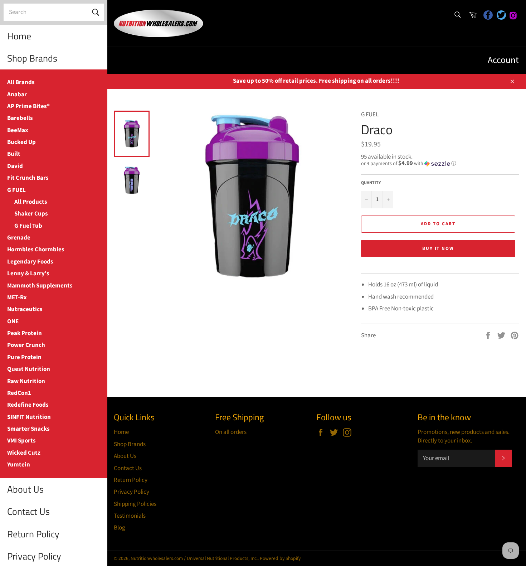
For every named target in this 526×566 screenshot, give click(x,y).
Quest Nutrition (28, 369)
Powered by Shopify (280, 558)
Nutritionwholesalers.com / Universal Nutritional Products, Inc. (194, 558)
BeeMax (17, 130)
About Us (25, 489)
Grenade (18, 237)
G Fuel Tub (28, 226)
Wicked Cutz (23, 453)
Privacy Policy (131, 492)
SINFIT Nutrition (29, 417)
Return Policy (33, 534)
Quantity (371, 183)
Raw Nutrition (26, 381)
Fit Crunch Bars (28, 178)
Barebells (20, 118)
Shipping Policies (135, 504)
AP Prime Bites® (28, 106)
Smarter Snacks (28, 429)
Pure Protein (24, 357)
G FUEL (16, 190)
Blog (119, 527)
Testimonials (130, 516)
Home (19, 36)
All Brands (21, 82)
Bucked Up (21, 142)
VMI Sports (21, 440)
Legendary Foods (30, 261)
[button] (440, 163)
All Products (30, 202)
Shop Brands (32, 58)
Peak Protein (24, 333)
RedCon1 (19, 393)
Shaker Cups (31, 213)
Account (503, 60)
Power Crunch (26, 345)
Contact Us (28, 511)
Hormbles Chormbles (35, 249)
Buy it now (438, 248)
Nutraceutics (25, 309)
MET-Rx (17, 297)
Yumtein (18, 464)
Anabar (17, 94)
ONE (13, 321)
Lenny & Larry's (28, 273)
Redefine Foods (28, 405)
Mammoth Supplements (40, 285)
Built (13, 154)
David (15, 166)
